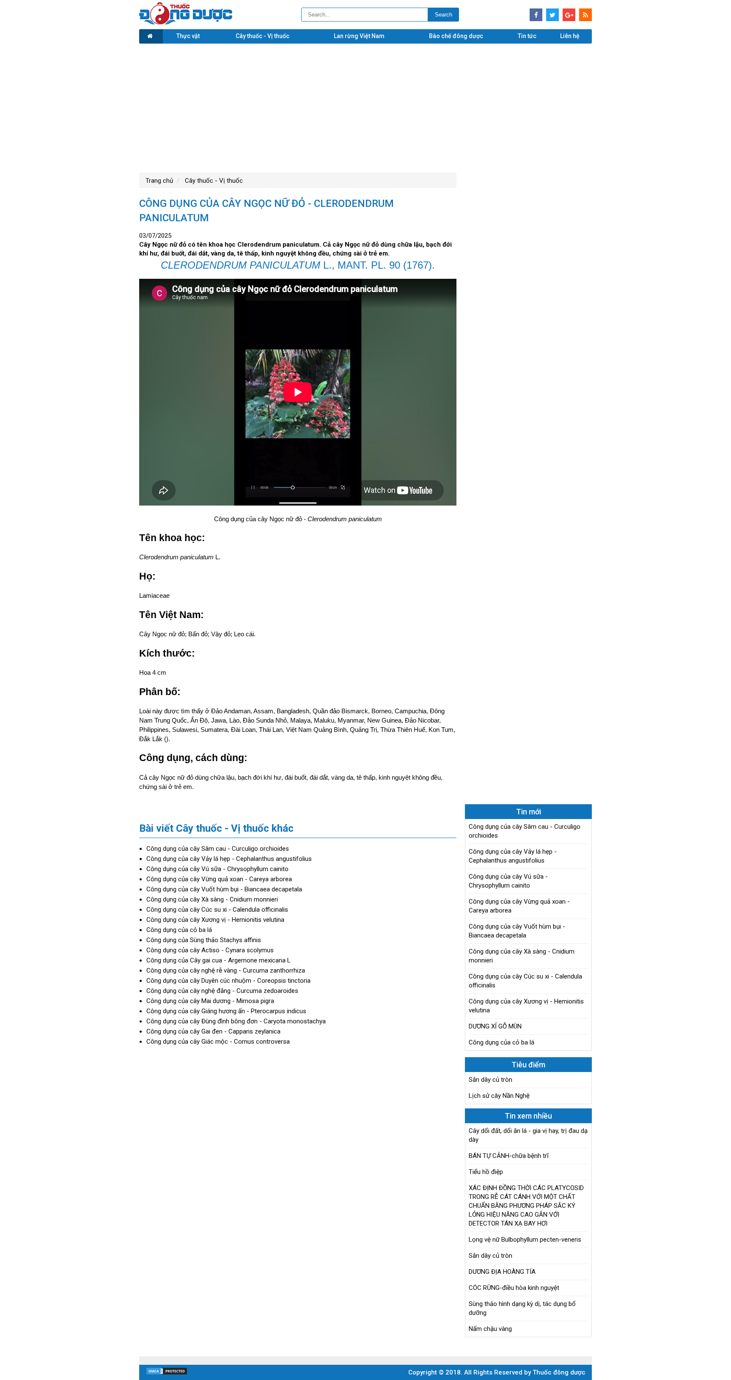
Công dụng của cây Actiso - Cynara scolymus (210, 950)
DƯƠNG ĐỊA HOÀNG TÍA (502, 1272)
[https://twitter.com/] (552, 14)
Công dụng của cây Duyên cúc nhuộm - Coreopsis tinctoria (228, 980)
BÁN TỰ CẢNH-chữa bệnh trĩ (509, 1156)
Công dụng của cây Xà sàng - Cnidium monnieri (212, 899)
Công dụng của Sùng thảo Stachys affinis (203, 940)
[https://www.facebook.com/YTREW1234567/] (536, 14)
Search (443, 14)
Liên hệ (570, 36)
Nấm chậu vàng (490, 1329)
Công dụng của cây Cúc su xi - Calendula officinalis (217, 909)
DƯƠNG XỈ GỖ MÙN (495, 1026)
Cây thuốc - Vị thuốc (262, 36)
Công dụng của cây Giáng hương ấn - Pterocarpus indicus (226, 1011)
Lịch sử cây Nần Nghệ (499, 1096)
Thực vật (188, 36)
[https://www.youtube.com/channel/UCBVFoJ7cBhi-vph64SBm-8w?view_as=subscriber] (585, 14)
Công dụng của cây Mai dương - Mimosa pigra (210, 1001)
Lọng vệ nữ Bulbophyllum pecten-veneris (525, 1239)
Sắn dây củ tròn (490, 1079)
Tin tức (527, 36)
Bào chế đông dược (456, 36)
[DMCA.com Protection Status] (167, 1373)
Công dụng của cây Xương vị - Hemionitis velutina (215, 920)
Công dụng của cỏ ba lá (179, 930)
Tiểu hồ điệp (486, 1172)
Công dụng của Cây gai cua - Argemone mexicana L (218, 960)
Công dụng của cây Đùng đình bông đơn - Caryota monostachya (236, 1021)
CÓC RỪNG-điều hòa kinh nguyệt (514, 1288)
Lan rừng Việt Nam (359, 36)
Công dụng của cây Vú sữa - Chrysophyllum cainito (217, 869)
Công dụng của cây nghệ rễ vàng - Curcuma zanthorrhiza (225, 970)
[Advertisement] (365, 107)
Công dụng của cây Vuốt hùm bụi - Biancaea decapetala (224, 889)
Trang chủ (159, 180)
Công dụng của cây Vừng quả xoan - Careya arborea (219, 879)
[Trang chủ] (151, 36)
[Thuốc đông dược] (185, 22)
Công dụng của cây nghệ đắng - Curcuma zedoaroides (222, 991)
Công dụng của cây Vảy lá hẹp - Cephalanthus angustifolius (229, 859)
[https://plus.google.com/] (569, 14)
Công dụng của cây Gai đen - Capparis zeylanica (213, 1031)
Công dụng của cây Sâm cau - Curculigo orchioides (217, 848)
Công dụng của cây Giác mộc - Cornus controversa (218, 1041)
